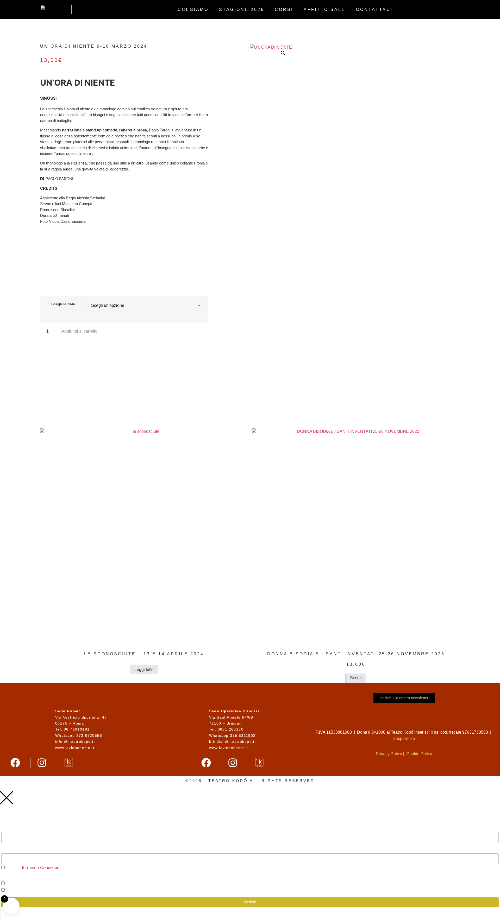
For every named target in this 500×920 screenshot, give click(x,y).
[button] (283, 53)
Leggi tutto (144, 669)
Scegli (356, 678)
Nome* (8, 849)
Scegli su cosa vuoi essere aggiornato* (37, 877)
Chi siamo (193, 9)
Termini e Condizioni (40, 867)
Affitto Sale (325, 9)
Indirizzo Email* (16, 828)
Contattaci (374, 9)
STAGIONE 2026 (241, 9)
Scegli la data (63, 304)
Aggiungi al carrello (79, 331)
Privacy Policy (389, 754)
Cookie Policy (419, 754)
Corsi (284, 9)
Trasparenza (404, 738)
